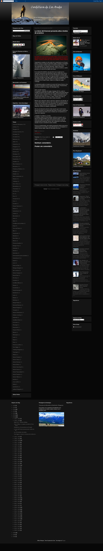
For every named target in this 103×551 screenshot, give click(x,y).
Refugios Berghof (17, 268)
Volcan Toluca (16, 359)
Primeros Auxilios (17, 243)
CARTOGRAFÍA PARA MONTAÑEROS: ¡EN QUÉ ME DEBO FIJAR (84, 237)
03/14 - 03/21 (17, 511)
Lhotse (14, 213)
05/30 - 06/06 (17, 490)
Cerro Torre (15, 183)
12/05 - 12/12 (17, 438)
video (14, 141)
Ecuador (15, 203)
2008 (14, 534)
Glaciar (14, 285)
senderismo (15, 386)
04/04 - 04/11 (17, 505)
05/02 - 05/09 (17, 497)
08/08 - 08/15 (17, 471)
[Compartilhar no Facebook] (60, 137)
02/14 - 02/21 (17, 518)
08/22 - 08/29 (17, 467)
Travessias (15, 188)
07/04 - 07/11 (17, 480)
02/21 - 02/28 (17, 516)
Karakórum (15, 292)
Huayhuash (15, 233)
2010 (14, 417)
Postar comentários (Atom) (53, 188)
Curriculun (15, 322)
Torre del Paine (16, 228)
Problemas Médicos (17, 169)
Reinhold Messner (17, 305)
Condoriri (15, 280)
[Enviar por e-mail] (56, 137)
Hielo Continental (17, 176)
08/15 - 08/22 (17, 469)
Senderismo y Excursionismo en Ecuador (23, 427)
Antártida (15, 248)
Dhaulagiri (15, 324)
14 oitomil (40, 139)
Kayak (14, 260)
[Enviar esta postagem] (53, 137)
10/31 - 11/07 (17, 448)
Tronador (15, 310)
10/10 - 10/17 (17, 453)
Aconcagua (15, 156)
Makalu (14, 297)
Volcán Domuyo (16, 362)
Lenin (14, 295)
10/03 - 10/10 (17, 455)
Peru (14, 196)
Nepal (14, 339)
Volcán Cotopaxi (17, 273)
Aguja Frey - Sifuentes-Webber (20, 422)
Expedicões (15, 159)
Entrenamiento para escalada (20, 255)
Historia (14, 178)
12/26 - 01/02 (17, 418)
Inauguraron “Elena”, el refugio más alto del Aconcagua (84, 197)
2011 (14, 415)
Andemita (15, 317)
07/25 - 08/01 (17, 474)
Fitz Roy (15, 191)
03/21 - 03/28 (17, 509)
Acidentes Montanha (18, 124)
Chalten (15, 174)
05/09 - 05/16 (17, 495)
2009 (14, 532)
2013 (14, 411)
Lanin (14, 337)
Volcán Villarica (16, 376)
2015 (14, 407)
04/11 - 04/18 (17, 503)
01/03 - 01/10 (17, 530)
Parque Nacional (17, 206)
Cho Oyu (15, 277)
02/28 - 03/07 (17, 515)
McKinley (15, 300)
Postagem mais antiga (62, 185)
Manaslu (15, 235)
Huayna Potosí (16, 329)
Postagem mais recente (41, 185)
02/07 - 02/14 (17, 520)
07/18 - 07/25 (17, 476)
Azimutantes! (78, 327)
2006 (14, 536)
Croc (14, 201)
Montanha (15, 166)
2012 (14, 413)
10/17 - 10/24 (17, 451)
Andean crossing (17, 315)
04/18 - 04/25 (17, 501)
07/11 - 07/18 (17, 478)
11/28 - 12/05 (17, 440)
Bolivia (14, 208)
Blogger (63, 540)
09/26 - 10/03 (17, 457)
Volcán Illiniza (16, 364)
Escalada (15, 134)
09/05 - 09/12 (17, 463)
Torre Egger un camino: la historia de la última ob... (25, 434)
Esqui (14, 225)
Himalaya (15, 154)
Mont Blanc (15, 238)
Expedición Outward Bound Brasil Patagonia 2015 (84, 250)
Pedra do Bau (16, 265)
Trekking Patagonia (17, 349)
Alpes (14, 221)
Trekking (15, 181)
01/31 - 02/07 (17, 522)
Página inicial (51, 185)
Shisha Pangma (16, 307)
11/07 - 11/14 (17, 446)
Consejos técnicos (17, 131)
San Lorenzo (16, 270)
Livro (14, 263)
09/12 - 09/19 (17, 461)
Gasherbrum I (16, 211)
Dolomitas (15, 253)
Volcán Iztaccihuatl (17, 367)
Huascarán (15, 327)
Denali (14, 250)
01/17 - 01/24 (17, 526)
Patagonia (15, 146)
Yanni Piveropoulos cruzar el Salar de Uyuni (84, 273)
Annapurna (15, 198)
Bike (14, 230)
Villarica (15, 354)
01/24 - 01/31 (17, 524)
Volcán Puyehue (17, 374)
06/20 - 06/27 (17, 484)
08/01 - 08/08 (17, 472)
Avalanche (15, 144)
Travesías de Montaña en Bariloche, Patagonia (84, 186)
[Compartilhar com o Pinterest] (62, 137)
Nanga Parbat (16, 302)
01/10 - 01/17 (17, 528)
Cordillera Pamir (17, 320)
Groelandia (15, 287)
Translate (85, 33)
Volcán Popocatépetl (18, 371)
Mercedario (15, 216)
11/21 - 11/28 (17, 442)
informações (16, 149)
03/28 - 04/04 (17, 507)
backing (15, 379)
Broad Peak (15, 275)
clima (14, 218)
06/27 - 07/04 (17, 482)
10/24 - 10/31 (17, 450)
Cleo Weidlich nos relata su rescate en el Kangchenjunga (84, 262)
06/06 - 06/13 (17, 488)
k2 (13, 193)
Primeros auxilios (17, 344)
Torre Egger (15, 347)
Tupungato (15, 352)
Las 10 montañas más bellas (20, 432)
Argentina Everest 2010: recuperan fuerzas (83, 286)
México (14, 240)
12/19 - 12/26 (17, 420)
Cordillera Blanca (17, 282)
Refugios (15, 171)
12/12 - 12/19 (17, 436)
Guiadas (15, 161)
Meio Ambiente (16, 164)
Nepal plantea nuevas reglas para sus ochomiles (84, 174)
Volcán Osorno (16, 369)
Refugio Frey (16, 245)
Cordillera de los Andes (18, 223)
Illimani (14, 332)
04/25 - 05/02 (17, 499)
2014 (14, 409)
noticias (14, 126)
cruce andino (16, 381)
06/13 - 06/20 (17, 486)
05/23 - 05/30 (17, 492)
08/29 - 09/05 (17, 465)
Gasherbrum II (16, 258)
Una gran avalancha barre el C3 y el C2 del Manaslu (84, 224)
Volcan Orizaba (16, 357)
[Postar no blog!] (57, 137)
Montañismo (16, 186)
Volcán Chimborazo (17, 312)
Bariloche (15, 139)
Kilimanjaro (15, 334)
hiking (14, 384)
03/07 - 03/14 (17, 513)
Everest (44, 139)
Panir (14, 342)
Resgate (15, 129)
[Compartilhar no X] (59, 137)
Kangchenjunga (16, 290)
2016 (14, 405)
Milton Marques (86, 40)
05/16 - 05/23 (17, 494)
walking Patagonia (17, 389)
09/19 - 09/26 (17, 459)
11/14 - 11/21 (17, 444)
